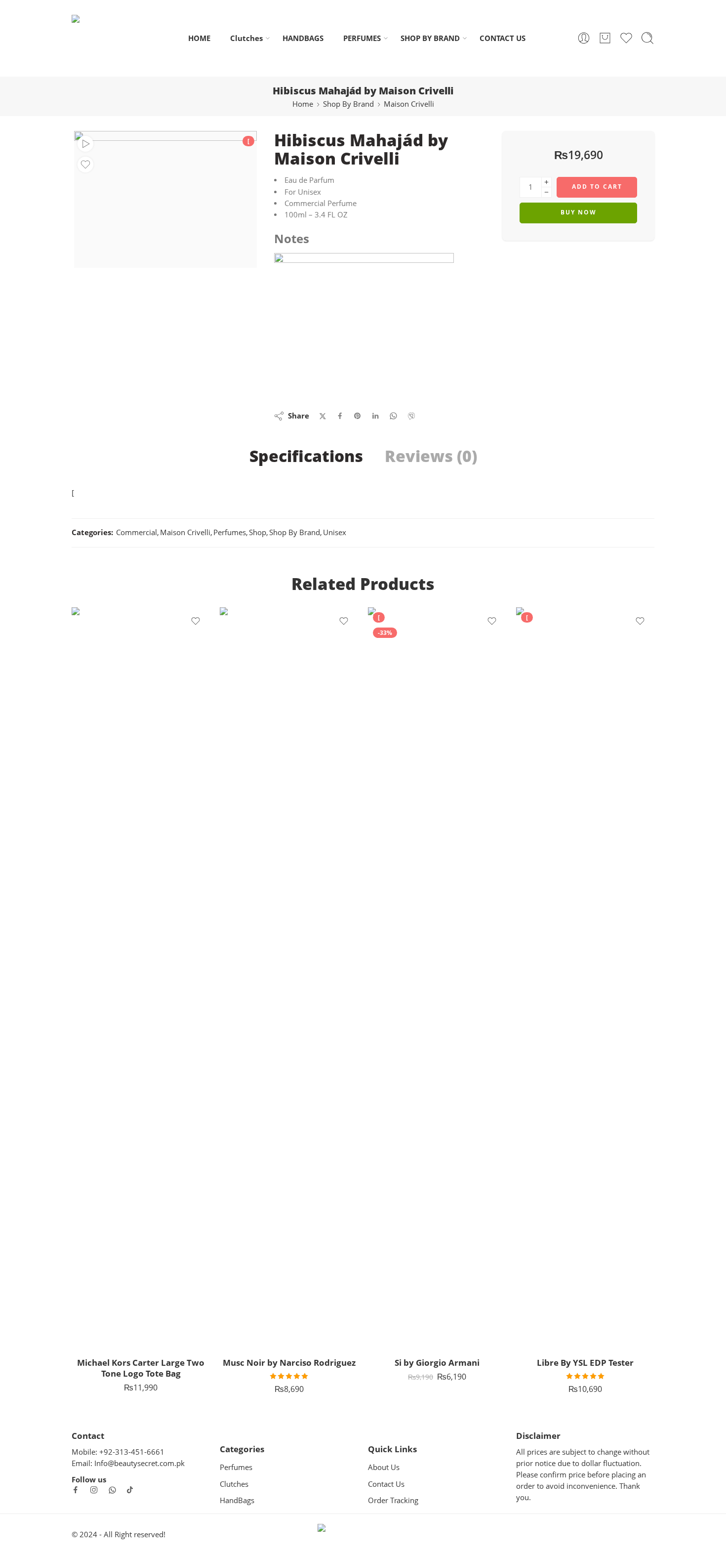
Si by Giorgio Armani (437, 1362)
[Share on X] (322, 416)
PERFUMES (362, 38)
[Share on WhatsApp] (393, 416)
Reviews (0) (431, 456)
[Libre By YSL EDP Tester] (585, 977)
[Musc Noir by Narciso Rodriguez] (289, 977)
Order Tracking (393, 1500)
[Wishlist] (85, 164)
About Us (384, 1467)
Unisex (334, 532)
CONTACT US (502, 38)
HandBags (237, 1500)
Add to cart (597, 186)
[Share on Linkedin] (375, 416)
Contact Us (386, 1484)
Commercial (136, 532)
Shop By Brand (348, 104)
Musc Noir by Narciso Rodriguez (289, 1362)
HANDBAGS (302, 38)
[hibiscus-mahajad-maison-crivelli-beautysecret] (165, 199)
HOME (199, 38)
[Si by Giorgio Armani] (437, 977)
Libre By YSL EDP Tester (585, 1362)
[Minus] (546, 192)
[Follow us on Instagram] (93, 1489)
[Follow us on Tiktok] (129, 1489)
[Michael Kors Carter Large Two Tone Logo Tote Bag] (141, 977)
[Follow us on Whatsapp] (112, 1490)
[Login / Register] (584, 38)
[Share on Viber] (411, 416)
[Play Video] (85, 144)
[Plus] (546, 182)
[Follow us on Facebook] (76, 1490)
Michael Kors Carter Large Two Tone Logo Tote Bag (140, 1368)
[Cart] (605, 38)
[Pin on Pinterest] (358, 416)
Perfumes (229, 532)
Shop (257, 532)
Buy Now (579, 212)
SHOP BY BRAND (430, 38)
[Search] (647, 38)
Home (302, 104)
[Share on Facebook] (340, 416)
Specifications (306, 456)
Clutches (246, 38)
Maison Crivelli (409, 104)
